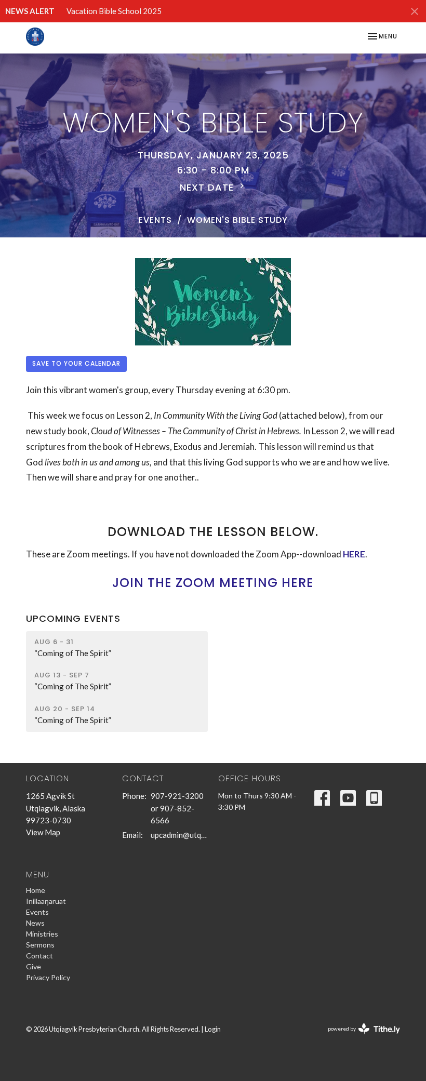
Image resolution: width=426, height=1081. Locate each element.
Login (213, 1029)
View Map (43, 832)
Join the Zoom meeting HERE (213, 582)
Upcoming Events (73, 618)
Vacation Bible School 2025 (114, 11)
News (35, 922)
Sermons (40, 944)
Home (35, 890)
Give (33, 966)
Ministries (42, 933)
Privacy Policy (48, 977)
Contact (39, 955)
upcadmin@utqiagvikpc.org (179, 834)
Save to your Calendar (76, 363)
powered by (359, 1037)
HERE (354, 554)
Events (155, 220)
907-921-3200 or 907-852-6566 (177, 808)
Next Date (208, 187)
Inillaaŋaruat (46, 901)
